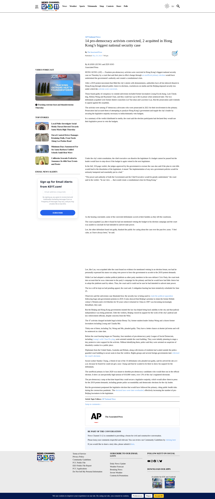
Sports (82, 6)
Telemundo (92, 6)
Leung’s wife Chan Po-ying (104, 339)
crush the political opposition (161, 296)
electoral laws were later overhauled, (129, 390)
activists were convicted (107, 89)
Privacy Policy (78, 457)
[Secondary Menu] (38, 6)
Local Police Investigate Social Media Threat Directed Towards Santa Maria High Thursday (65, 127)
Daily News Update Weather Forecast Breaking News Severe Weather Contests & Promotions (119, 470)
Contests (110, 6)
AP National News (109, 399)
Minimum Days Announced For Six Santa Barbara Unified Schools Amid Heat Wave (64, 150)
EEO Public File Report (82, 466)
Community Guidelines (82, 460)
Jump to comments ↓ (93, 404)
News (64, 6)
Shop (102, 6)
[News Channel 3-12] (50, 6)
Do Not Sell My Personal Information (87, 472)
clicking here (171, 440)
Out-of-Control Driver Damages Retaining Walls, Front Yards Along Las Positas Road (64, 138)
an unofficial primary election (153, 75)
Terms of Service (79, 454)
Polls (126, 6)
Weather (73, 6)
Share (118, 6)
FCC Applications (80, 469)
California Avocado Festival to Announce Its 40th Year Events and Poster (64, 161)
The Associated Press (94, 52)
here (132, 444)
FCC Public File (79, 463)
